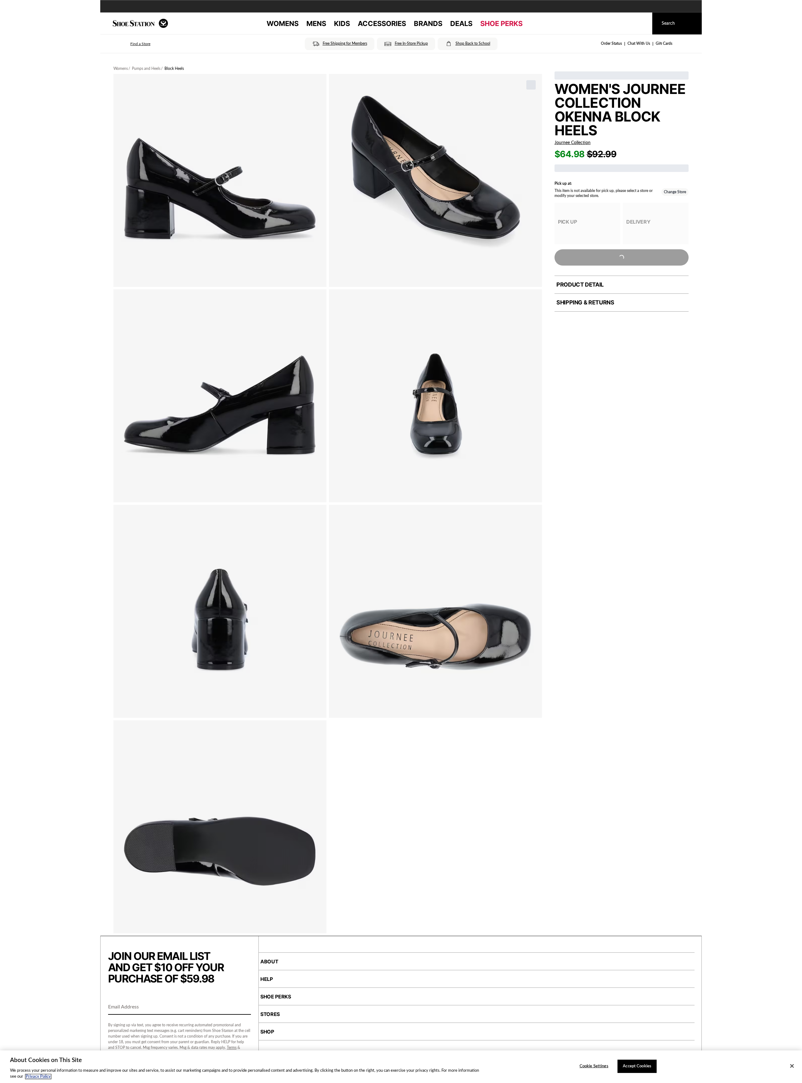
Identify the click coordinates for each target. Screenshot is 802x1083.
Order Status (611, 43)
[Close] (792, 1066)
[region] (401, 1066)
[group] (587, 223)
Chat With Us (639, 43)
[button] (131, 44)
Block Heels (174, 68)
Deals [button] (461, 23)
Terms (232, 1047)
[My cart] (641, 23)
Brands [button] (428, 23)
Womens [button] (283, 23)
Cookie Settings (594, 1066)
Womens (120, 68)
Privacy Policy (38, 1077)
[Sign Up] (244, 1007)
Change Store (675, 192)
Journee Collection (573, 143)
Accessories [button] (382, 23)
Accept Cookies (637, 1066)
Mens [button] (316, 23)
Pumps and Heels (146, 68)
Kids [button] (342, 23)
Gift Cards (664, 43)
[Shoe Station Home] (140, 23)
